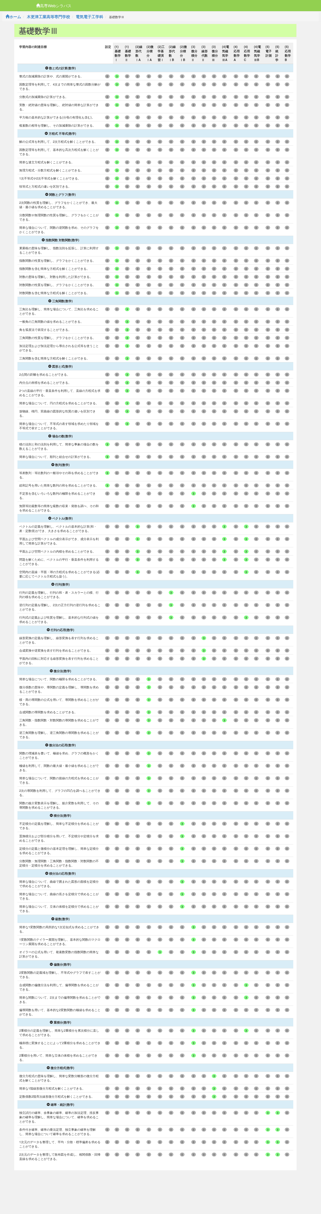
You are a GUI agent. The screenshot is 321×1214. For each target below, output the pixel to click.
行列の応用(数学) (62, 630)
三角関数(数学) (62, 301)
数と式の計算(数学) (62, 68)
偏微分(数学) (62, 964)
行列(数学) (62, 584)
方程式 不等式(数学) (62, 133)
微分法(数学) (62, 671)
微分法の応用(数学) (62, 745)
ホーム (15, 16)
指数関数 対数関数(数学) (62, 240)
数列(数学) (62, 464)
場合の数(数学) (62, 436)
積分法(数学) (62, 815)
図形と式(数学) (62, 366)
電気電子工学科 (89, 16)
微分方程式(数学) (62, 1068)
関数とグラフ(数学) (62, 194)
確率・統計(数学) (62, 1104)
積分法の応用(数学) (62, 873)
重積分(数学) (62, 1022)
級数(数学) (62, 919)
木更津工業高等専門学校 (48, 16)
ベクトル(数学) (62, 518)
